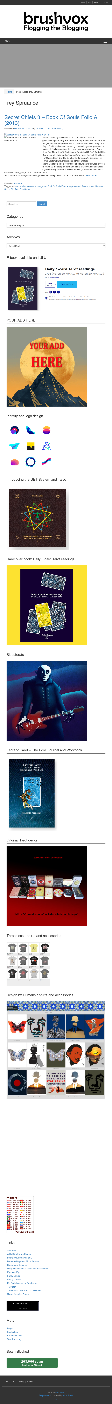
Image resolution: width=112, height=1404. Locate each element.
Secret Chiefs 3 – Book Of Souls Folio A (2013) (50, 119)
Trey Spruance (26, 189)
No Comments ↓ (55, 128)
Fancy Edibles (13, 1275)
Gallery (96, 2)
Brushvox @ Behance (17, 1264)
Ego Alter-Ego (13, 1272)
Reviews (99, 186)
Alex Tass (11, 1250)
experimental (75, 186)
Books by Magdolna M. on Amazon (23, 1261)
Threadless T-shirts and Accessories (24, 1290)
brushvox (18, 183)
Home (9, 91)
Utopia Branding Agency (18, 1294)
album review (28, 186)
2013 (18, 186)
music (91, 186)
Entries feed (12, 1331)
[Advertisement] (56, 65)
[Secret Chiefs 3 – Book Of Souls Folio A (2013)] (27, 134)
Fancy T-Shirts (14, 1279)
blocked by (34, 1364)
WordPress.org (14, 1339)
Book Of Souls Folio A (58, 186)
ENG (83, 2)
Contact (105, 2)
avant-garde (41, 186)
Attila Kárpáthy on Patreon (19, 1254)
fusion (85, 186)
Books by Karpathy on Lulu (19, 1257)
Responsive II (45, 1395)
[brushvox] (56, 21)
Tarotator (11, 1286)
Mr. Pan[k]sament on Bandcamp (22, 1283)
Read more (91, 175)
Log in (10, 1328)
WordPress (68, 1395)
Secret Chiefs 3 (11, 189)
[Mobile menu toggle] (105, 41)
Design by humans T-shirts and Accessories (27, 1268)
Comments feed (14, 1335)
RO (89, 2)
